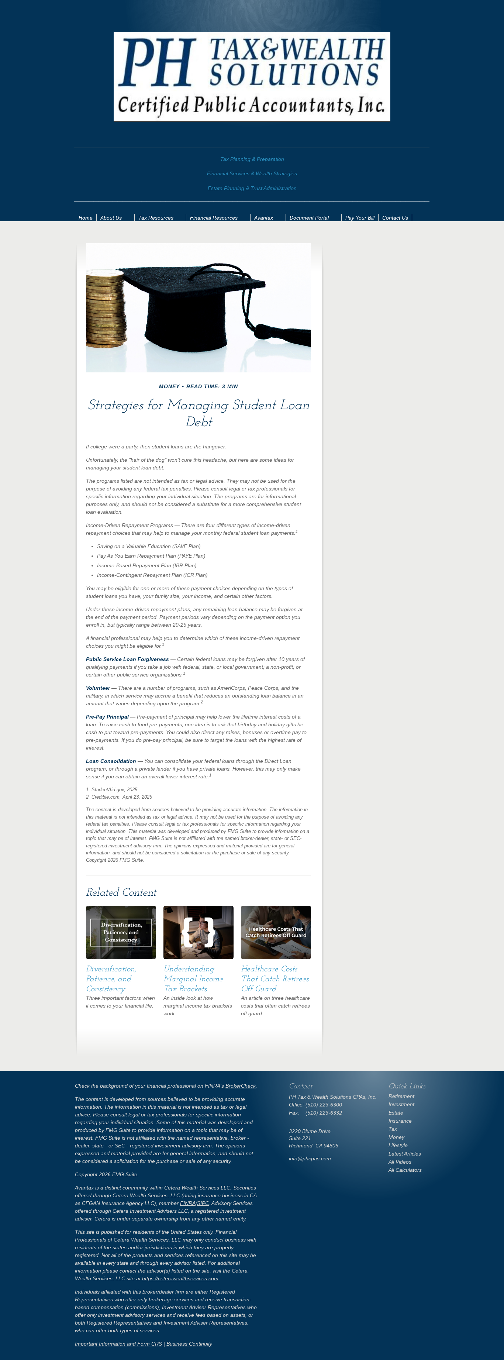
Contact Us (395, 218)
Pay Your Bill (359, 218)
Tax (393, 1129)
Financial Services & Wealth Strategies (252, 173)
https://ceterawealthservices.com (180, 1278)
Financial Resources (214, 218)
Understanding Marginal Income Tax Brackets (193, 979)
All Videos (400, 1162)
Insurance (400, 1121)
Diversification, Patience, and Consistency (111, 979)
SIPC (203, 1203)
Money (396, 1137)
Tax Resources (155, 218)
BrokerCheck (240, 1086)
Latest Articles (405, 1154)
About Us (111, 218)
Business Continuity (189, 1344)
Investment (401, 1104)
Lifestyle (398, 1145)
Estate (396, 1113)
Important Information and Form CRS (118, 1344)
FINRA (188, 1203)
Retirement (401, 1096)
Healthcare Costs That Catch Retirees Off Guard (274, 979)
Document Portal (309, 218)
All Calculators (405, 1170)
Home (86, 218)
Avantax (263, 218)
